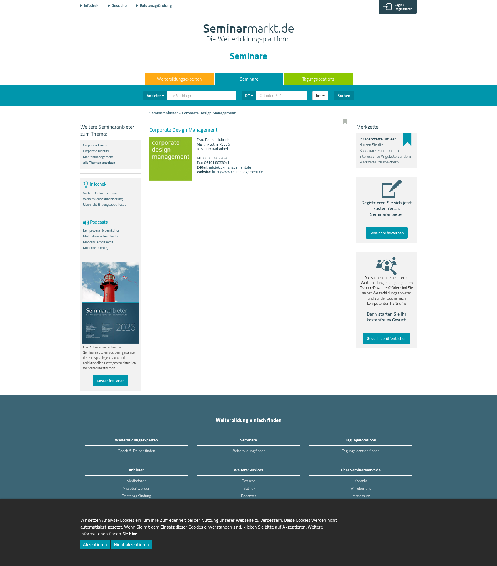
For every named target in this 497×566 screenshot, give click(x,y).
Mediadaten (136, 481)
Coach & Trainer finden (136, 451)
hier (133, 533)
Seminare (249, 79)
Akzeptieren (95, 544)
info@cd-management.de (230, 167)
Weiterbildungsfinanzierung (103, 199)
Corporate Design (95, 145)
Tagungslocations (318, 79)
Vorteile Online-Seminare (101, 193)
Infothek (91, 5)
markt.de (248, 33)
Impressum (360, 496)
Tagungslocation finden (360, 451)
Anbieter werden (136, 488)
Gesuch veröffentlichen (387, 338)
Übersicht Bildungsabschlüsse (104, 204)
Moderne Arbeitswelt (98, 242)
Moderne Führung (95, 247)
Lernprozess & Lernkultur (101, 230)
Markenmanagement (98, 157)
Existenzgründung (156, 5)
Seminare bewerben (387, 233)
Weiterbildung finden (248, 451)
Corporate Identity (96, 151)
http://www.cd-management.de (237, 171)
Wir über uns (360, 488)
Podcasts (248, 496)
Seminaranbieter (163, 113)
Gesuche (119, 5)
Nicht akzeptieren (131, 544)
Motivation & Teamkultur (101, 236)
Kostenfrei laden (111, 380)
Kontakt (360, 481)
